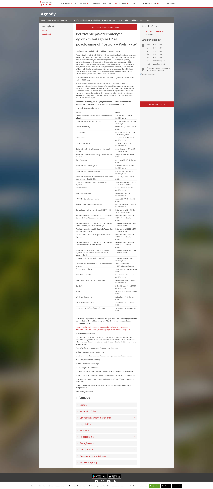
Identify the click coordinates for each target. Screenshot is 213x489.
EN (155, 4)
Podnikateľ (46, 34)
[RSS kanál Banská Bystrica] (115, 481)
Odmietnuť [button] (165, 486)
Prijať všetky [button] (154, 486)
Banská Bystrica (47, 4)
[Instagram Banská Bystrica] (102, 481)
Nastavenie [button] (177, 486)
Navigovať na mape (156, 104)
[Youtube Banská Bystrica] (109, 481)
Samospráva (65, 4)
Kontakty (146, 4)
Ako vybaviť (96, 4)
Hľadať (172, 4)
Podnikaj (122, 4)
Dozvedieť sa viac (140, 486)
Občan (44, 31)
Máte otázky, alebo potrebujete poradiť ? (106, 27)
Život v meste (109, 4)
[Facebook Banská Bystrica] (96, 481)
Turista (134, 4)
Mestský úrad (80, 4)
